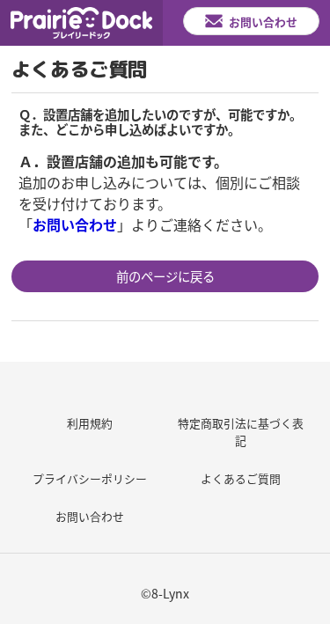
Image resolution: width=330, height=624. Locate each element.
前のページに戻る (165, 276)
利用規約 (90, 423)
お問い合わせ (89, 516)
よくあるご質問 (241, 478)
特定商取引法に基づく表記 (241, 431)
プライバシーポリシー (90, 478)
